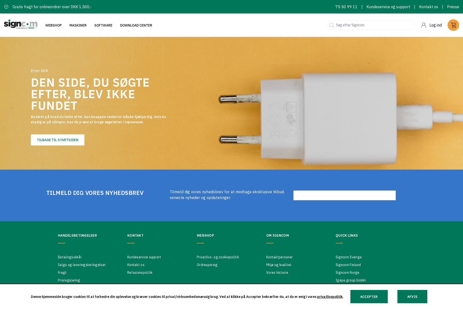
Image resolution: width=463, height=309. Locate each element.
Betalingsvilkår (70, 257)
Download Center (136, 25)
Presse (453, 6)
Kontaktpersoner (279, 257)
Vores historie (277, 272)
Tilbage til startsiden (57, 140)
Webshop (53, 25)
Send (406, 195)
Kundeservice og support (388, 6)
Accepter (369, 297)
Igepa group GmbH (351, 280)
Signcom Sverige (349, 257)
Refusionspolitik (139, 272)
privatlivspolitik (330, 297)
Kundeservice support (144, 257)
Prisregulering (69, 280)
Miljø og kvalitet (279, 265)
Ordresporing (207, 265)
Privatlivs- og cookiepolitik (218, 257)
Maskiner (78, 25)
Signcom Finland (348, 265)
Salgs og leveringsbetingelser (82, 265)
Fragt (62, 272)
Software (103, 25)
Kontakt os (428, 6)
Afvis (412, 297)
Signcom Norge (348, 272)
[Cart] (453, 25)
